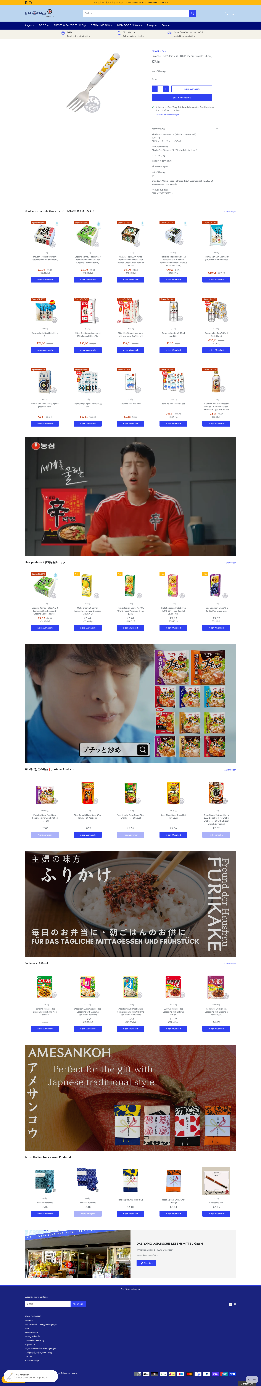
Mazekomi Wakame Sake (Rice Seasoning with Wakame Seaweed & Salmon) (87, 1011)
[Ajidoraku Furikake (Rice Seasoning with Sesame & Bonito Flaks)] (216, 987)
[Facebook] (26, 2)
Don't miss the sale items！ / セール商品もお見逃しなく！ (60, 211)
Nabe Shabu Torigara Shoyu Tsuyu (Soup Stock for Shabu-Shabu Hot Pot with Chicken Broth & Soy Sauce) (216, 819)
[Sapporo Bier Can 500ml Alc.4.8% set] (216, 311)
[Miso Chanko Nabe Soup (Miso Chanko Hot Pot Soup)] (131, 793)
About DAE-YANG (33, 1316)
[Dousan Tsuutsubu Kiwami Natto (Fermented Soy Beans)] (45, 235)
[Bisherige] (26, 496)
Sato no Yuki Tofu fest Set (173, 403)
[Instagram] (30, 2)
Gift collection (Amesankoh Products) (48, 1157)
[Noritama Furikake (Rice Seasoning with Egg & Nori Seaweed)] (45, 987)
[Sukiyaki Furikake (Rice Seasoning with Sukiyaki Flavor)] (173, 987)
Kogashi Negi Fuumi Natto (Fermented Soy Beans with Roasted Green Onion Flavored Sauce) (130, 261)
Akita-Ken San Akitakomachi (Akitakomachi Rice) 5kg (87, 334)
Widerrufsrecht (31, 1332)
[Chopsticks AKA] (216, 1181)
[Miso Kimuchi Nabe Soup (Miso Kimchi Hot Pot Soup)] (88, 793)
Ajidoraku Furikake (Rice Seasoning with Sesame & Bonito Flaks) (216, 1011)
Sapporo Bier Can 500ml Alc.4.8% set (216, 334)
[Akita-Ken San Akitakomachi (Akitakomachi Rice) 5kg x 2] (131, 311)
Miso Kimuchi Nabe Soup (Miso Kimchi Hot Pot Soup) (88, 816)
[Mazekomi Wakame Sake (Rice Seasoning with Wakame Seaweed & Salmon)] (88, 987)
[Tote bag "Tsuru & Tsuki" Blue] (131, 1181)
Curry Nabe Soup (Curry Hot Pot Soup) (173, 816)
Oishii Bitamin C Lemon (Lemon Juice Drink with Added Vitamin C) (88, 610)
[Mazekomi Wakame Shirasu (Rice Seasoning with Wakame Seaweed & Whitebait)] (131, 987)
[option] (93, 84)
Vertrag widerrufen (33, 1336)
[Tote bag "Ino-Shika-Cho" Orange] (173, 1181)
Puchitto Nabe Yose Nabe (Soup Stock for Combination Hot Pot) (45, 818)
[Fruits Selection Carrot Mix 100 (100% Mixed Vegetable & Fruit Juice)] (131, 586)
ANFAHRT (29, 1320)
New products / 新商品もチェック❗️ (47, 562)
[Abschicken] (192, 13)
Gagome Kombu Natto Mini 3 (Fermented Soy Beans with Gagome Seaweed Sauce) (88, 259)
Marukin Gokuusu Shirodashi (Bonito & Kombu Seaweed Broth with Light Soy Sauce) (216, 406)
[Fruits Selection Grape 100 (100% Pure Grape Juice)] (216, 586)
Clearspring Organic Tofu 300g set (88, 405)
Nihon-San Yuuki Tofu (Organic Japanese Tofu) (44, 405)
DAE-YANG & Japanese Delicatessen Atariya (60, 1373)
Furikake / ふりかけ (36, 963)
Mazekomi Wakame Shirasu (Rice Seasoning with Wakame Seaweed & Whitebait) (130, 1011)
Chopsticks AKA (216, 1202)
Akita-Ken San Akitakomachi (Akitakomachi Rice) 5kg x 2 (130, 334)
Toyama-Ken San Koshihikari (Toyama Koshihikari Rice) (216, 258)
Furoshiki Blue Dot (45, 1202)
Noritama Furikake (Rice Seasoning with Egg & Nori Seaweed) (45, 1011)
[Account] (226, 13)
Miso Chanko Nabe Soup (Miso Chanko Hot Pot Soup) (130, 816)
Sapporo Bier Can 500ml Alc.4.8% (173, 334)
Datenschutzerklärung (34, 1340)
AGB (27, 1328)
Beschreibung (158, 128)
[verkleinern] (155, 89)
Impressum (30, 1344)
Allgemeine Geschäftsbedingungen (40, 1348)
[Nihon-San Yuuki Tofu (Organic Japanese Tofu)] (45, 382)
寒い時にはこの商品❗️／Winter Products (49, 769)
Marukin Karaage (32, 1360)
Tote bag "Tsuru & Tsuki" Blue (130, 1199)
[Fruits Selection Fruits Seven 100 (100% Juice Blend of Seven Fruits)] (173, 586)
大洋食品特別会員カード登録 (38, 1352)
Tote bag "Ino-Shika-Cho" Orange (173, 1201)
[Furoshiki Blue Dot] (45, 1181)
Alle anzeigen (230, 211)
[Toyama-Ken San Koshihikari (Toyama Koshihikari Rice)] (216, 235)
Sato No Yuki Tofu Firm (131, 403)
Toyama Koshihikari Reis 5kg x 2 (45, 334)
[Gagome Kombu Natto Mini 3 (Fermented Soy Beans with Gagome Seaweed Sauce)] (88, 235)
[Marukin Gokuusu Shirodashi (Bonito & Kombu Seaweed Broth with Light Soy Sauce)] (216, 382)
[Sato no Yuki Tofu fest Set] (173, 382)
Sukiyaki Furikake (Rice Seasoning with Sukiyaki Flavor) (173, 1011)
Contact (28, 1356)
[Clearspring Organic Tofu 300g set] (88, 382)
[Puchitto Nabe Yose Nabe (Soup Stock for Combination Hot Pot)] (45, 793)
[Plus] (166, 89)
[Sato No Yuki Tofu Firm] (131, 382)
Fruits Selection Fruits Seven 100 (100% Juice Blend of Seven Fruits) (173, 610)
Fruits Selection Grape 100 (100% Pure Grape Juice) (216, 609)
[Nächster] (234, 496)
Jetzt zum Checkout (182, 97)
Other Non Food (159, 51)
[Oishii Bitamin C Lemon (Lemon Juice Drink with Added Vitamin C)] (88, 586)
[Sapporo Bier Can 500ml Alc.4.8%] (173, 311)
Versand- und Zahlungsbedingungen (41, 1324)
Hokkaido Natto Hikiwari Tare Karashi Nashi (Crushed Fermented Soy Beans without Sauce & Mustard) (173, 261)
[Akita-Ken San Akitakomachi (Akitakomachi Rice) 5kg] (88, 311)
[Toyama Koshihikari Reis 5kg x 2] (45, 311)
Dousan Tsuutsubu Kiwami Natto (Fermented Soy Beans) (45, 258)
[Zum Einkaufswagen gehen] (233, 13)
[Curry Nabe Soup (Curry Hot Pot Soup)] (173, 793)
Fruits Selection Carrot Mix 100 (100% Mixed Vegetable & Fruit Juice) (130, 610)
